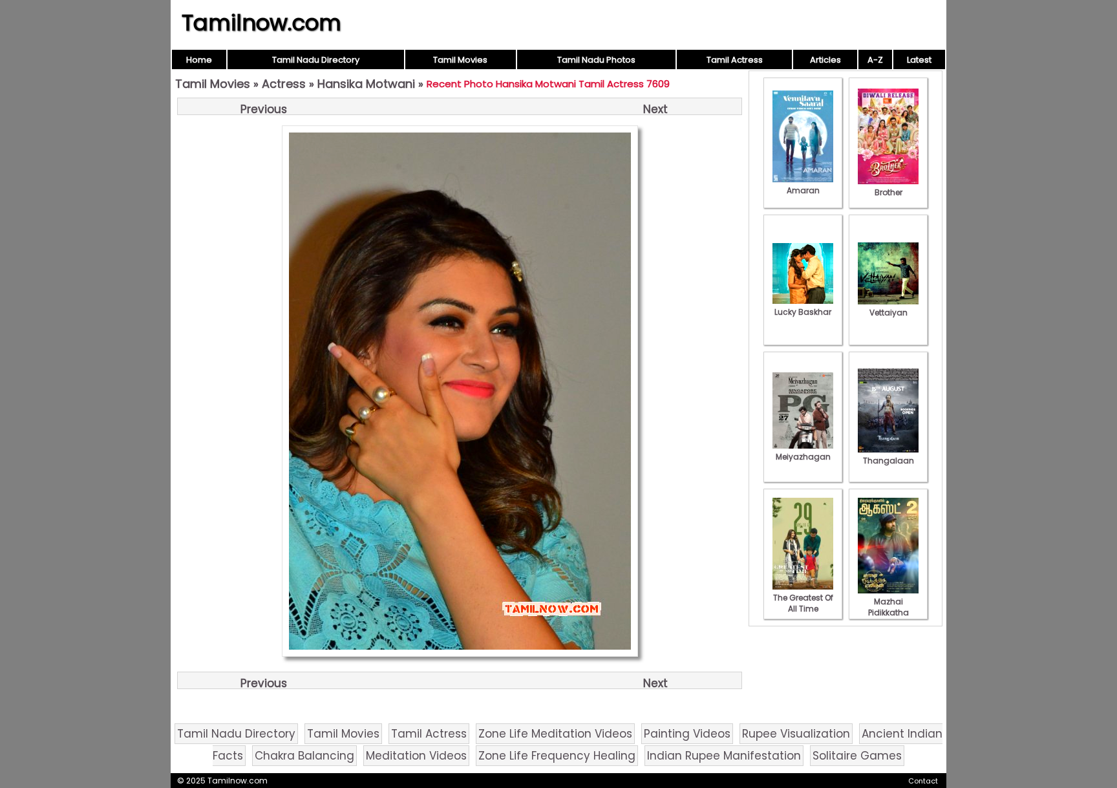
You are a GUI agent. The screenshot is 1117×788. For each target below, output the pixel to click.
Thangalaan (888, 460)
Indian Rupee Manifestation (724, 755)
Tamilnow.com (261, 22)
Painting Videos (687, 733)
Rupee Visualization (796, 733)
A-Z (875, 60)
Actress (284, 84)
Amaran (803, 190)
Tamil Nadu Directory (315, 60)
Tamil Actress (735, 60)
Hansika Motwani (366, 84)
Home (199, 60)
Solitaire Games (857, 755)
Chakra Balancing (304, 755)
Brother (888, 192)
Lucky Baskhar (802, 311)
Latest (919, 60)
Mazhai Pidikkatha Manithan (888, 612)
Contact (923, 781)
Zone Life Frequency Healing (556, 755)
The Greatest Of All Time (803, 603)
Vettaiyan (888, 312)
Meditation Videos (416, 755)
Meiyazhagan (803, 456)
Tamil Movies (460, 60)
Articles (825, 60)
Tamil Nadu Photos (596, 60)
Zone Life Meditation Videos (555, 733)
